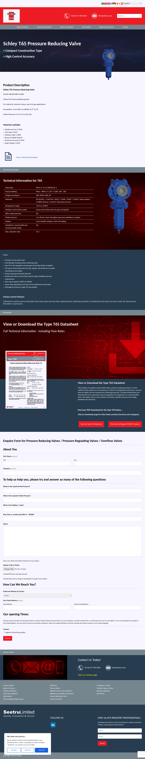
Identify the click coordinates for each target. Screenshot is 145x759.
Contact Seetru (8, 685)
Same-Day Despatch (44, 27)
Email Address (7, 604)
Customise (14, 750)
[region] (27, 744)
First (4, 460)
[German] (113, 4)
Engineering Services (106, 27)
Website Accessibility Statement (62, 694)
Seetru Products (23, 27)
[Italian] (116, 4)
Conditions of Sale (103, 685)
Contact (125, 27)
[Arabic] (102, 4)
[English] (108, 4)
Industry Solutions (66, 27)
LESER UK (53, 685)
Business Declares (103, 691)
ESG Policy (100, 694)
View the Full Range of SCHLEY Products (125, 424)
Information (86, 27)
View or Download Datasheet (26, 157)
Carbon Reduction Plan (58, 696)
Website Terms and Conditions (61, 691)
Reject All (27, 750)
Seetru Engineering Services (13, 699)
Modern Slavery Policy (105, 688)
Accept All (41, 750)
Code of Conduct (56, 699)
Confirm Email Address (81, 604)
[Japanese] (119, 4)
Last (75, 460)
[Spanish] (122, 4)
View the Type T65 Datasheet (91, 424)
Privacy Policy (55, 688)
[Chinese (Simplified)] (105, 4)
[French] (111, 4)
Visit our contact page (87, 675)
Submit (7, 638)
